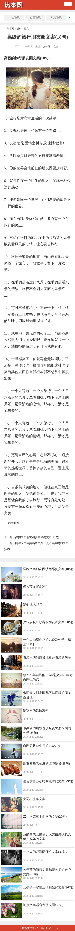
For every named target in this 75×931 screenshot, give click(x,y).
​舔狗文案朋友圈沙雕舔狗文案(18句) (37, 537)
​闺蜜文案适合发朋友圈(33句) (43, 905)
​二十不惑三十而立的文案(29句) (45, 816)
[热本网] (15, 8)
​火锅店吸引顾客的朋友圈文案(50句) (48, 622)
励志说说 (56, 17)
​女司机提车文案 (34, 799)
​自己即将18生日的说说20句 (42, 746)
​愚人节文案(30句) (35, 586)
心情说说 (35, 17)
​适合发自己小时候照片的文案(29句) (48, 781)
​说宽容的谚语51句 (36, 710)
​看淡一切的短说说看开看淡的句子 (47, 657)
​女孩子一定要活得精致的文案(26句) (48, 887)
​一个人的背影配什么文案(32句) (45, 852)
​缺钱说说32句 (32, 604)
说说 (19, 28)
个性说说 (14, 17)
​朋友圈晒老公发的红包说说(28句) (46, 763)
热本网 (10, 28)
